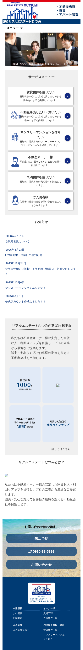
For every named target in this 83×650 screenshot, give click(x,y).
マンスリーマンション (55, 634)
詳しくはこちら (61, 449)
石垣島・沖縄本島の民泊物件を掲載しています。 (40, 181)
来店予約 (41, 538)
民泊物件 (48, 639)
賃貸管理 (48, 613)
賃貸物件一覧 (50, 629)
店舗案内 (17, 617)
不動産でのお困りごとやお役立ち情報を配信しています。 (40, 161)
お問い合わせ (41, 564)
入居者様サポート (22, 629)
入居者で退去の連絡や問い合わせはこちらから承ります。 (40, 201)
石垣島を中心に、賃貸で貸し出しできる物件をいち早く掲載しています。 (40, 96)
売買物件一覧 (50, 617)
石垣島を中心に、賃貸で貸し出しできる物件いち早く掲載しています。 (40, 116)
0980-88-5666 (43, 551)
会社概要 (17, 613)
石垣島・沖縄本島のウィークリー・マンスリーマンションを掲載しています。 (40, 138)
